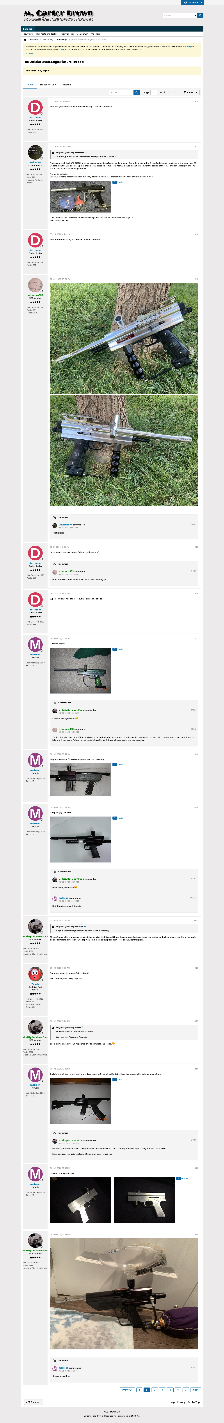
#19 (196, 279)
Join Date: (31, 129)
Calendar (95, 34)
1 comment (63, 517)
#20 (196, 547)
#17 (196, 146)
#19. (193, 524)
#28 (196, 1069)
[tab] (30, 85)
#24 (196, 807)
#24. (193, 878)
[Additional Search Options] (195, 15)
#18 (196, 234)
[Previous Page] (169, 92)
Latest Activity (48, 84)
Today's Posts (67, 34)
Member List (82, 34)
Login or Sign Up (191, 2)
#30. (193, 1367)
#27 (196, 1021)
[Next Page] (174, 92)
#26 (196, 968)
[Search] (200, 15)
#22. (193, 710)
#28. (193, 1140)
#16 (196, 101)
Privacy (181, 1402)
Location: (30, 180)
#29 (196, 1168)
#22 (196, 638)
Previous (127, 1389)
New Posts (28, 34)
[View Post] (86, 152)
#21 (196, 593)
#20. (193, 571)
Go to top (194, 1402)
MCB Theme (32, 1402)
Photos (67, 84)
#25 (196, 920)
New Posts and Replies (46, 34)
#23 (196, 754)
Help (172, 1402)
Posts (30, 84)
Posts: (29, 132)
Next (195, 1389)
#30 (196, 1234)
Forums (27, 28)
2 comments (64, 702)
